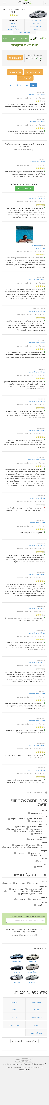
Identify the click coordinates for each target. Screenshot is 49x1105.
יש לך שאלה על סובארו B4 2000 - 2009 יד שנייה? (28, 916)
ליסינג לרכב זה (25, 77)
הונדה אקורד (17, 972)
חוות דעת (13, 20)
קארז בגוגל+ (27, 1064)
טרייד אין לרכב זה (33, 71)
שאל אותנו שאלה (31, 1041)
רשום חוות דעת (16, 1041)
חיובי (11, 85)
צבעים (36, 29)
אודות (20, 1064)
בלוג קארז (17, 1067)
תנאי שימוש (38, 1067)
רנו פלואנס (32, 962)
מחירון (13, 23)
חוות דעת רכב (24, 2)
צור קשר (15, 1064)
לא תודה (17, 150)
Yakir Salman (36, 245)
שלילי (19, 85)
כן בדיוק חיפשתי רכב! (27, 935)
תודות (5, 1064)
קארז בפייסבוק (40, 1064)
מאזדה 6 (32, 982)
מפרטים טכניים (35, 26)
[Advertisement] (24, 1086)
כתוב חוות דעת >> (24, 188)
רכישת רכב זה (15, 71)
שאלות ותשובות (13, 29)
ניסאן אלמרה (16, 962)
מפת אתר (9, 1067)
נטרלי (26, 85)
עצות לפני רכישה (24, 32)
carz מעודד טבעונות (27, 1067)
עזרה (9, 1064)
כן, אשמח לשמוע (28, 150)
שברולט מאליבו (32, 972)
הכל (33, 85)
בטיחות (36, 23)
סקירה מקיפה (36, 20)
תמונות (13, 26)
